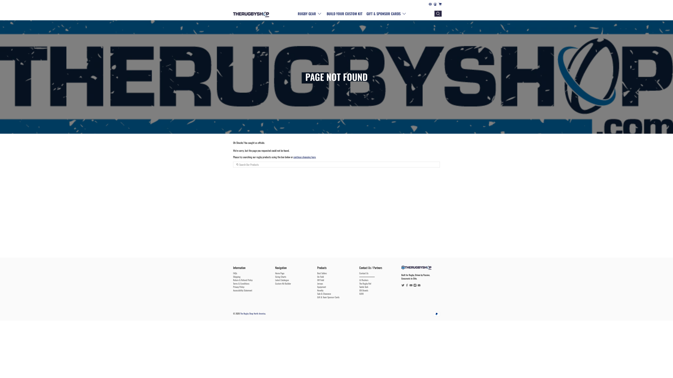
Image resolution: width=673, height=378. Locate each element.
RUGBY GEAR (307, 13)
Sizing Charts (280, 276)
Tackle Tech (363, 287)
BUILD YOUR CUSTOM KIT (344, 13)
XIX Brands (363, 290)
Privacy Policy (238, 287)
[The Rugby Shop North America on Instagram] (415, 286)
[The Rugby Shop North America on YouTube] (411, 286)
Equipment (321, 287)
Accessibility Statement (242, 290)
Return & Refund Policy (243, 280)
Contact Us (363, 273)
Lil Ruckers (363, 280)
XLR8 (361, 293)
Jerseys (320, 283)
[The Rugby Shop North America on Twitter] (403, 286)
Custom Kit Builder (283, 283)
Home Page (279, 273)
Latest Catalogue (282, 280)
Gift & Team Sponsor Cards (328, 297)
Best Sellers (322, 273)
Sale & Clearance (324, 293)
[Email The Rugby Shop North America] (419, 286)
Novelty (320, 290)
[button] (387, 13)
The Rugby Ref (365, 283)
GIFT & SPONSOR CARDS (383, 13)
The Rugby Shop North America (252, 313)
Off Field (320, 280)
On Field (320, 276)
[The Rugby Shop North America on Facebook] (407, 286)
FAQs (235, 273)
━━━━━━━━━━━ (367, 276)
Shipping (236, 276)
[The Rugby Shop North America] (251, 13)
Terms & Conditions (241, 283)
